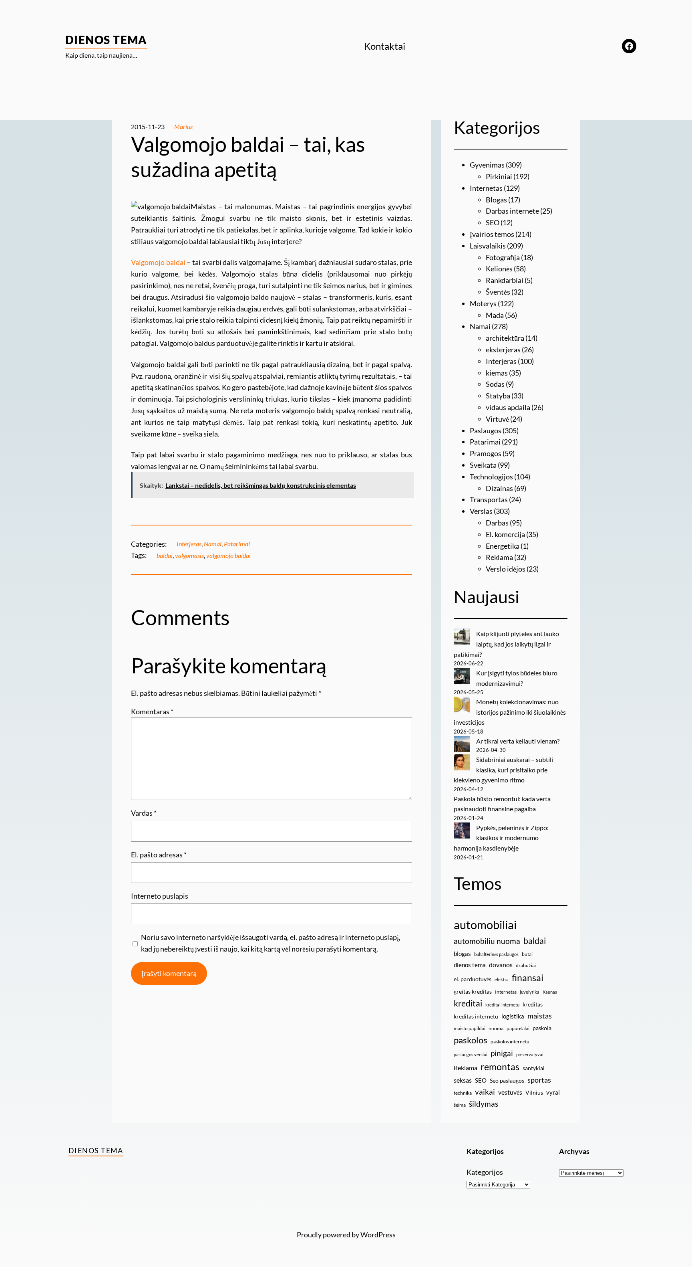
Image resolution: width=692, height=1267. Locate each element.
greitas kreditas (473, 991)
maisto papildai (469, 1028)
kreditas (533, 1004)
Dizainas (499, 488)
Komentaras (152, 711)
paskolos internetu (510, 1042)
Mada (495, 315)
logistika (512, 1016)
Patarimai (237, 544)
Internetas (486, 188)
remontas (500, 1066)
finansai (527, 977)
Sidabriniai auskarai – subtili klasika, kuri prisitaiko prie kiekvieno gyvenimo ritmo (503, 770)
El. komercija (505, 534)
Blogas (496, 199)
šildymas (483, 1103)
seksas (463, 1080)
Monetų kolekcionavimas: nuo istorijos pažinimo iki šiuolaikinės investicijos (510, 712)
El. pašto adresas (159, 854)
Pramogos (485, 453)
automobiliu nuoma (487, 941)
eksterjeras (503, 349)
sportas (539, 1080)
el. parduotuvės (472, 979)
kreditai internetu (502, 1004)
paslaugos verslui (470, 1054)
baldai (165, 555)
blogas (462, 953)
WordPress (378, 1234)
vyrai (553, 1092)
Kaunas (550, 991)
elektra (502, 979)
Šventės (498, 291)
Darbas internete (512, 210)
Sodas (495, 384)
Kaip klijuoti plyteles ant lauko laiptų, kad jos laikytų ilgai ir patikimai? (506, 644)
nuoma (496, 1028)
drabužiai (526, 965)
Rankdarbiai (504, 280)
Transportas (489, 499)
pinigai (502, 1053)
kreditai (468, 1003)
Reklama (499, 557)
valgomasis (189, 555)
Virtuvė (497, 418)
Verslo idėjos (505, 568)
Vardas (144, 812)
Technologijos (491, 476)
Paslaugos (485, 430)
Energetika (502, 546)
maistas (539, 1016)
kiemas (497, 372)
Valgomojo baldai (158, 262)
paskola (542, 1028)
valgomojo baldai (228, 555)
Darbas (497, 522)
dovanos (501, 964)
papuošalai (518, 1028)
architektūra (505, 337)
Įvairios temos (492, 234)
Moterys (483, 303)
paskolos (470, 1040)
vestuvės (510, 1092)
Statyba (498, 395)
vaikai (485, 1091)
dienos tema (470, 964)
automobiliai (485, 924)
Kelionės (499, 268)
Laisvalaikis (488, 245)
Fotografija (503, 257)
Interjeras (189, 544)
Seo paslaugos (507, 1080)
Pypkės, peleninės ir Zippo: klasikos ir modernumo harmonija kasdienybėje (501, 838)
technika (463, 1093)
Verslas (481, 511)
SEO (492, 222)
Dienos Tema (106, 39)
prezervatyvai (529, 1054)
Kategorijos (485, 1172)
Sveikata (483, 465)
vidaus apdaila (508, 407)
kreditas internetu (476, 1016)
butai (527, 954)
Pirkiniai (499, 176)
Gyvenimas (487, 164)
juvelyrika (529, 991)
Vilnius (534, 1092)
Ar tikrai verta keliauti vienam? (517, 741)
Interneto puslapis (159, 895)
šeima (460, 1105)
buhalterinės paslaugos (496, 954)
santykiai (534, 1068)
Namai (212, 544)
